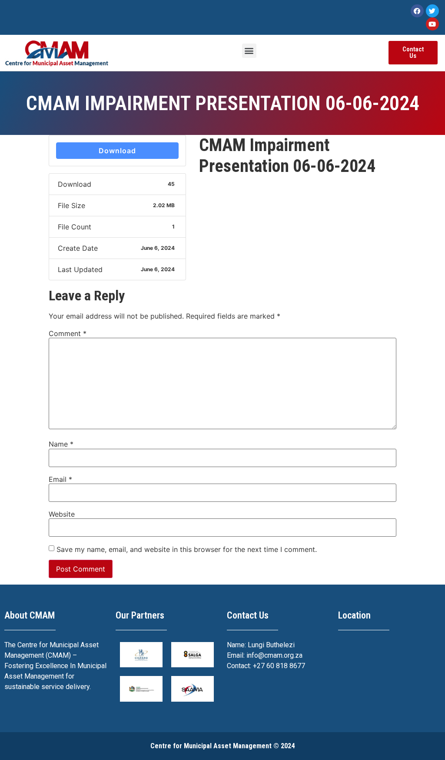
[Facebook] (417, 10)
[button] (249, 51)
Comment (67, 333)
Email (60, 479)
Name (61, 444)
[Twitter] (432, 10)
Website (62, 514)
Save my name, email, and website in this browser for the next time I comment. (186, 549)
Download (117, 150)
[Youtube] (432, 23)
